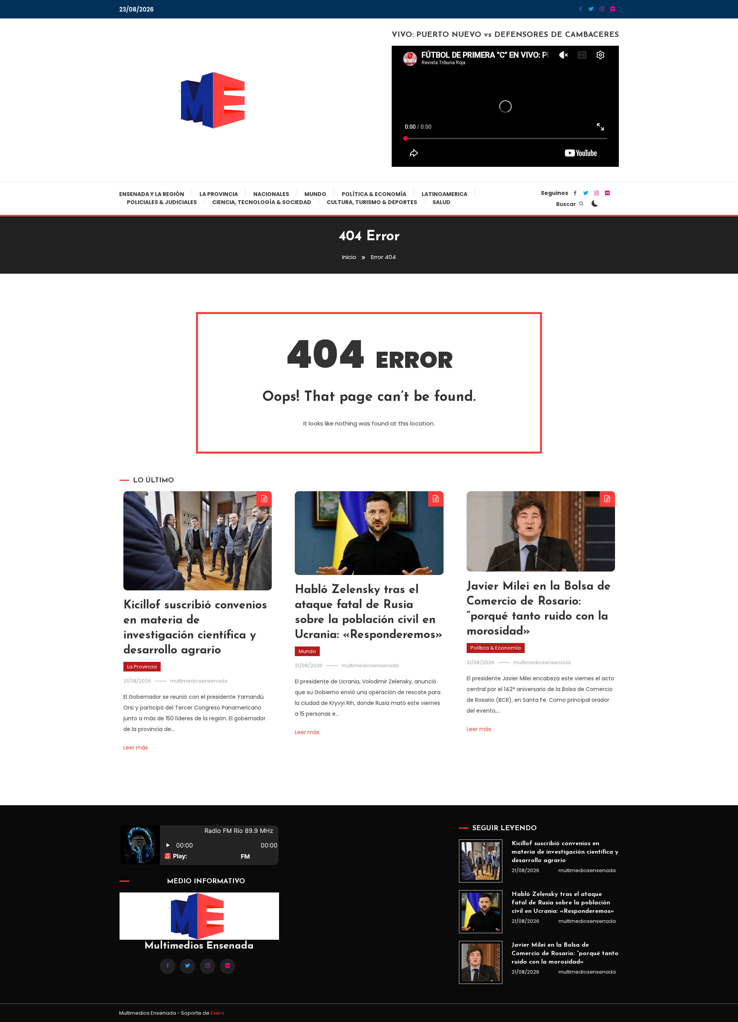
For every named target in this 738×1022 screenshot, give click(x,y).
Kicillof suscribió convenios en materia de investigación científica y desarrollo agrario (565, 852)
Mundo (315, 194)
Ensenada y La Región (151, 194)
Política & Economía (374, 194)
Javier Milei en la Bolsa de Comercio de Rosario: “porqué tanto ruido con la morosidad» (565, 953)
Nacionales (271, 194)
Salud (441, 202)
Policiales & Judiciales (162, 202)
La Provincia (218, 194)
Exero (217, 1013)
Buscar (566, 204)
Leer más (135, 747)
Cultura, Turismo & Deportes (372, 202)
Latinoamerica (444, 194)
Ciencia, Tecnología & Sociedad (261, 202)
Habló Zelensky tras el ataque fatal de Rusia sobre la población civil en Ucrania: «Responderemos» (563, 902)
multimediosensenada (199, 681)
